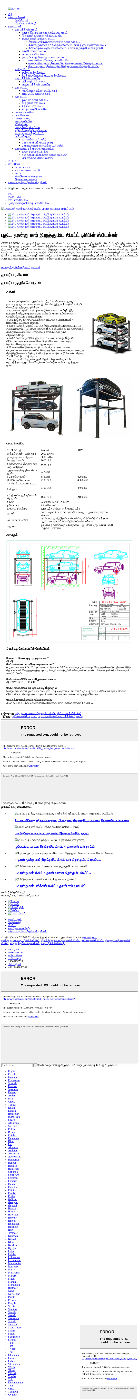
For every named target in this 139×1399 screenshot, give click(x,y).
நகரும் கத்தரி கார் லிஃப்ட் (35, 109)
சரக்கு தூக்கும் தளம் (33, 72)
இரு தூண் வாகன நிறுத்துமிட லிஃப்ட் (42, 35)
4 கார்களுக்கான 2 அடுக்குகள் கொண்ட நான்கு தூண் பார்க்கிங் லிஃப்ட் (67, 44)
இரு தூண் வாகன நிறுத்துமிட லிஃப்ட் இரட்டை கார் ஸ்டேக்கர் (48, 713)
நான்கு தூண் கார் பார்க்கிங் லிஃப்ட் (20, 940)
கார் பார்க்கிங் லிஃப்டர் (53, 943)
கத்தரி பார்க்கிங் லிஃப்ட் (34, 51)
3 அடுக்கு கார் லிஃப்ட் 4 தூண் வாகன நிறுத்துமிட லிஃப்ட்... (53, 873)
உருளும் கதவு (22, 118)
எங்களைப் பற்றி (16, 17)
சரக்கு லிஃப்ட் (22, 69)
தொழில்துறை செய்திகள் (29, 176)
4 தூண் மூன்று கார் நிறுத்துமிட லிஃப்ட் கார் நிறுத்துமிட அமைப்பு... (58, 859)
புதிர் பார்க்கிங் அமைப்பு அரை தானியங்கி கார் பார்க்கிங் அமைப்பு (47, 716)
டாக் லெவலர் (22, 115)
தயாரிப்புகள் (15, 26)
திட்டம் (18, 173)
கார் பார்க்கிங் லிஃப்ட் (26, 29)
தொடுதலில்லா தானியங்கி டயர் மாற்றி (42, 145)
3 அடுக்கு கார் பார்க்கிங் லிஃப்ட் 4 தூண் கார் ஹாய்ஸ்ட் (50, 886)
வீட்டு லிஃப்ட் (21, 124)
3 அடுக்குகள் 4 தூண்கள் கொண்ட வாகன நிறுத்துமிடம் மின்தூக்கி (65, 47)
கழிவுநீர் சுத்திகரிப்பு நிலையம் (31, 130)
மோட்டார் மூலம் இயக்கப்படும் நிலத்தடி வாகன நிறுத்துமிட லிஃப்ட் (63, 66)
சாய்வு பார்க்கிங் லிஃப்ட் (34, 54)
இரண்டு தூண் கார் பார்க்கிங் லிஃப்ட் (60, 940)
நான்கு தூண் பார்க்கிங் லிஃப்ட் (38, 38)
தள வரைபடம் (89, 937)
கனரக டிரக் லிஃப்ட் (25, 112)
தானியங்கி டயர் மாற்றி (34, 139)
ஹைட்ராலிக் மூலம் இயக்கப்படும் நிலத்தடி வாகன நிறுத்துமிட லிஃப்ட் (65, 63)
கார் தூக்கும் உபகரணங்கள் (24, 943)
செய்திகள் (14, 163)
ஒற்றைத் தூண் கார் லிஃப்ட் (36, 99)
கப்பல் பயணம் (22, 167)
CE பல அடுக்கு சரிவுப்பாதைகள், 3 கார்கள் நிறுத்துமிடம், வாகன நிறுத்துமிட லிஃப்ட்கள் (72, 820)
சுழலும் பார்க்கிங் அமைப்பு (36, 84)
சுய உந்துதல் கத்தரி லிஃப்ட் (29, 133)
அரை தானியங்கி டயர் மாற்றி (37, 142)
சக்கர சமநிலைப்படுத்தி (35, 151)
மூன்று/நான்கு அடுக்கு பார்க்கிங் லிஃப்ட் (43, 57)
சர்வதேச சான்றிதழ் (25, 23)
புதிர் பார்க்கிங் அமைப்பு (34, 81)
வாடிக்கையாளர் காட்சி (27, 170)
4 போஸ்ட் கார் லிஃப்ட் (33, 105)
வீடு (10, 14)
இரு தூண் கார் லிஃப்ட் (34, 102)
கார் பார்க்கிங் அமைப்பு (27, 78)
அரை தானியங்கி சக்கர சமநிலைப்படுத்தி (45, 154)
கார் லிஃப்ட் (21, 87)
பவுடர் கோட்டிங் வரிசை (27, 127)
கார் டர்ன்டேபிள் (23, 121)
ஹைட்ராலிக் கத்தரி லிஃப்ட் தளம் (39, 90)
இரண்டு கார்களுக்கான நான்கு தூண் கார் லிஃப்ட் (55, 41)
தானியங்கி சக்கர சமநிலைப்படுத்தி (34, 148)
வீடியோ (12, 160)
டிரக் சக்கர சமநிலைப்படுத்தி (37, 157)
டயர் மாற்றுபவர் (23, 136)
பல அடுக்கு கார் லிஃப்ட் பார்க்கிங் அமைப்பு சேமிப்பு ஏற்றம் (52, 833)
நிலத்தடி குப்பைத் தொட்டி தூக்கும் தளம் (44, 75)
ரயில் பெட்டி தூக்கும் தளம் (36, 93)
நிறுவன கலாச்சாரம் (26, 179)
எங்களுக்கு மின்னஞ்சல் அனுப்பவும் (20, 267)
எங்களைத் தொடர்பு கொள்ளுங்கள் (27, 182)
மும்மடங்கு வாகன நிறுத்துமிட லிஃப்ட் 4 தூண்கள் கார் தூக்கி (55, 846)
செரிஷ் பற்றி (21, 20)
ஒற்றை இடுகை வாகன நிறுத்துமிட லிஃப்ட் (44, 32)
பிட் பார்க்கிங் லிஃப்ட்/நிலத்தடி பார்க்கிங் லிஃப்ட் (47, 60)
